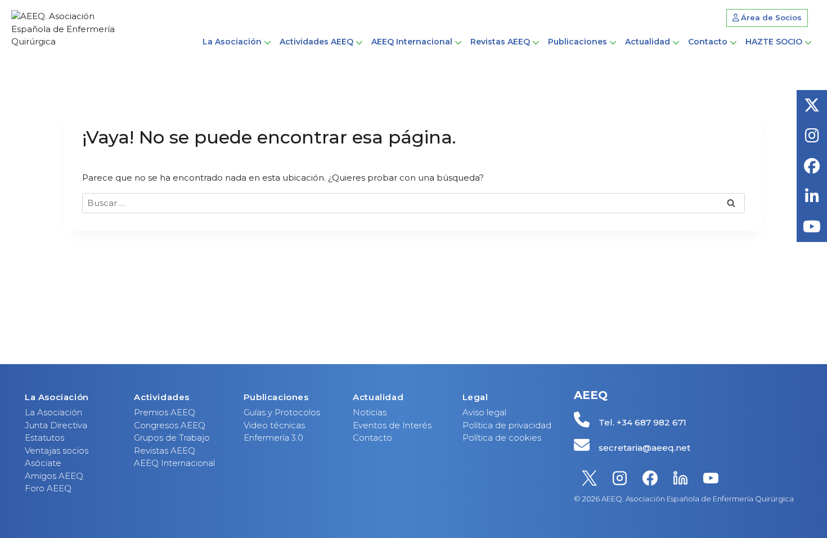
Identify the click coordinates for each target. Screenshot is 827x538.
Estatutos (44, 437)
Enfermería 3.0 (273, 437)
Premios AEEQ (164, 412)
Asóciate (43, 463)
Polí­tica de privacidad (506, 425)
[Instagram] (619, 478)
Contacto (707, 42)
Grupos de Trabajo (172, 437)
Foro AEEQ (48, 488)
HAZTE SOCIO (773, 42)
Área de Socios (770, 17)
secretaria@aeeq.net (644, 447)
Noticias (369, 412)
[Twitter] (589, 478)
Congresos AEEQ (169, 425)
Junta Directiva (56, 425)
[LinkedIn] (680, 478)
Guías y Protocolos (282, 412)
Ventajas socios (56, 450)
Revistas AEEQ (164, 450)
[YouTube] (710, 478)
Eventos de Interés (392, 425)
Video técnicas (274, 425)
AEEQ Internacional (174, 463)
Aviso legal (484, 412)
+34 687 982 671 (651, 422)
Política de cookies (501, 437)
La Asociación (53, 412)
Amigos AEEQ (54, 475)
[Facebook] (650, 478)
